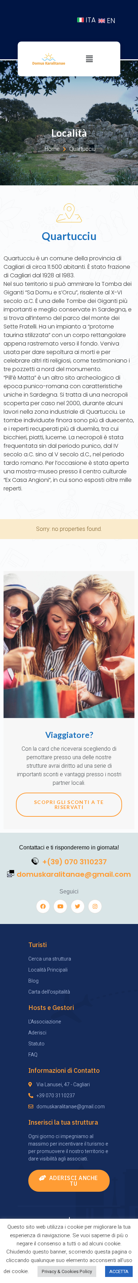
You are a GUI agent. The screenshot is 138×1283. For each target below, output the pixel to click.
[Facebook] (43, 906)
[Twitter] (78, 906)
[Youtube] (60, 906)
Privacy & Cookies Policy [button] (67, 1271)
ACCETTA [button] (118, 1271)
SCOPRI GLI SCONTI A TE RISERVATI (69, 804)
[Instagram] (95, 906)
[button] (69, 1181)
